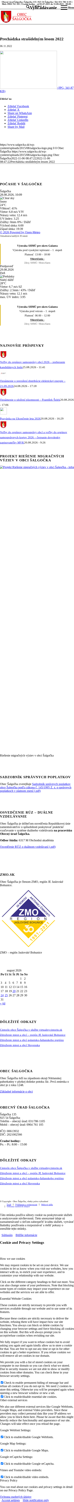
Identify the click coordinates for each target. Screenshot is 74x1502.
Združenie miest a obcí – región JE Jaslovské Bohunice (32, 1034)
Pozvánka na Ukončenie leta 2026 (20, 418)
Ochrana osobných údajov (15, 1496)
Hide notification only (36, 1500)
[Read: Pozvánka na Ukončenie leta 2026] (3, 413)
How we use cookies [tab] (12, 1258)
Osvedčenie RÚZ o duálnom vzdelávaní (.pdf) (28, 846)
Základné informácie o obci (16, 1091)
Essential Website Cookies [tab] (15, 1298)
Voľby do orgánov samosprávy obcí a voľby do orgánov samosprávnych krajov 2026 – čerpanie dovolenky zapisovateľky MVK (33, 437)
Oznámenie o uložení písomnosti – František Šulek (30, 399)
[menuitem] (39, 7)
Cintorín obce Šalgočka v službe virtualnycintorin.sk (31, 1029)
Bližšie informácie (26, 1235)
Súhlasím (7, 1235)
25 (6, 995)
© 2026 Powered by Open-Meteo (20, 232)
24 (2, 995)
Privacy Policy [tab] (8, 1480)
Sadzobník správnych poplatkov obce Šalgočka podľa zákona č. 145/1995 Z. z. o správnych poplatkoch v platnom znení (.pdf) (35, 787)
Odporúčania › (37, 258)
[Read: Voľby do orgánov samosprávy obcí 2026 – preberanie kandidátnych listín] (3, 356)
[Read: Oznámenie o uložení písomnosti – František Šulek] (3, 394)
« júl (2, 1003)
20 (14, 991)
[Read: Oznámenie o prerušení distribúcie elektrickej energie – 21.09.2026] (3, 375)
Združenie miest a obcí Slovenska (20, 1045)
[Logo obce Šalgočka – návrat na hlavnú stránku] (29, 16)
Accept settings (11, 1500)
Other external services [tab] (13, 1400)
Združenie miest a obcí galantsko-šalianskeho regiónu (32, 1040)
